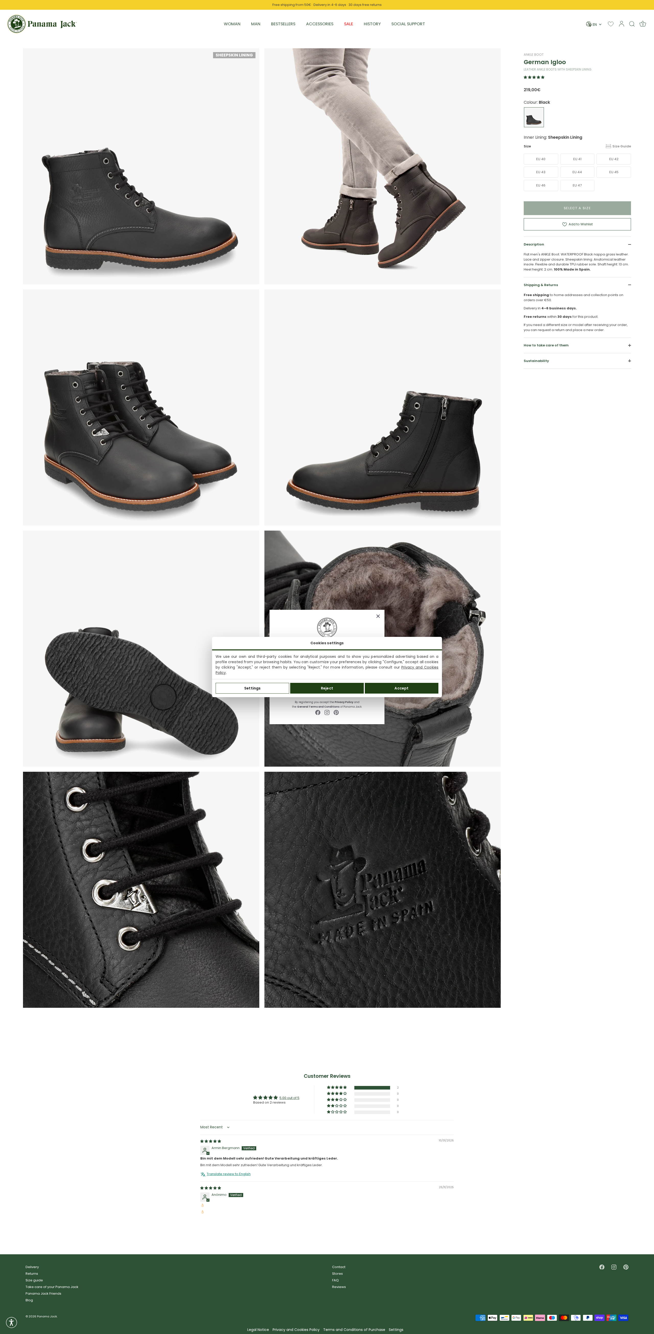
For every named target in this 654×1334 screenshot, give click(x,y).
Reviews (339, 1286)
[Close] (378, 616)
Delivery (32, 1267)
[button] (534, 77)
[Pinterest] (336, 712)
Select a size (577, 207)
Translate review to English (229, 1174)
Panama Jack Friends (43, 1293)
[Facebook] (317, 712)
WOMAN (232, 24)
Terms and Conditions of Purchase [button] (354, 1329)
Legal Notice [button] (258, 1329)
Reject (327, 688)
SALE (348, 24)
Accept (401, 688)
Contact (338, 1267)
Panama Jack (47, 1316)
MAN (255, 24)
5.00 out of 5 (289, 1097)
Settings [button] (396, 1329)
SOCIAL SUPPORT (408, 24)
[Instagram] (327, 712)
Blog (29, 1300)
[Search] (632, 23)
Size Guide (621, 146)
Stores (337, 1273)
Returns (32, 1273)
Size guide (34, 1280)
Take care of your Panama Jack (52, 1286)
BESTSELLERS (283, 24)
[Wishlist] (611, 24)
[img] (210, 1141)
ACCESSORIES (319, 24)
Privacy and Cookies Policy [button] (296, 1329)
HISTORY (372, 24)
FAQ (335, 1280)
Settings (252, 688)
